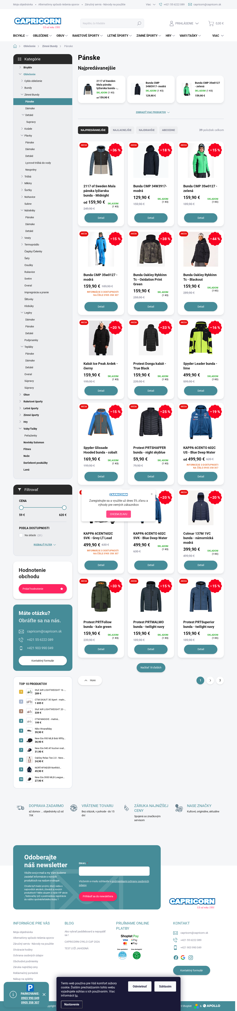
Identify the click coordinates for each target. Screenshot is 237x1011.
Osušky (28, 265)
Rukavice (29, 271)
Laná (26, 469)
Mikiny (28, 183)
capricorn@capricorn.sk (44, 631)
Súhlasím (165, 986)
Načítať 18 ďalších (151, 667)
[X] (183, 957)
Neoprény (30, 169)
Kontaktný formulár (42, 660)
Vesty (27, 237)
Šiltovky (28, 299)
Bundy (28, 87)
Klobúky (29, 306)
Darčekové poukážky (36, 462)
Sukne (27, 203)
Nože (27, 455)
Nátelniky (29, 210)
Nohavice (29, 196)
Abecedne (168, 130)
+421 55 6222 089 (40, 640)
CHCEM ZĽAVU (118, 514)
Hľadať (139, 23)
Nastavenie (71, 1004)
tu (76, 995)
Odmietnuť (140, 986)
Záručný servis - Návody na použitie (105, 4)
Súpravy (29, 380)
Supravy (31, 121)
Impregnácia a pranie (36, 292)
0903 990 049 (30, 998)
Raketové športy (33, 401)
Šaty (27, 258)
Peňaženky (30, 435)
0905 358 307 (30, 1002)
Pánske (29, 101)
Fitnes (27, 449)
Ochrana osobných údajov (28, 955)
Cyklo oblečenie (33, 80)
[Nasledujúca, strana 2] (210, 680)
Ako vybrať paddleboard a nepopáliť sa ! (85, 933)
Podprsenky (31, 340)
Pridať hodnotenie (33, 588)
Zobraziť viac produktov (151, 112)
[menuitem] (21, 35)
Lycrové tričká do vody (38, 162)
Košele (28, 128)
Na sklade (33, 535)
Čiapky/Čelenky (33, 251)
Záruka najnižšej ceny (25, 967)
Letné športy (31, 408)
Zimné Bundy (31, 94)
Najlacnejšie (122, 130)
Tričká (27, 176)
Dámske (30, 108)
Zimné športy (31, 415)
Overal (28, 285)
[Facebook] (176, 957)
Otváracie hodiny (23, 949)
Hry (26, 421)
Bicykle (28, 67)
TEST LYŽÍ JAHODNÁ (77, 948)
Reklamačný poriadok (25, 973)
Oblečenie (30, 74)
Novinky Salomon (34, 442)
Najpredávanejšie (93, 130)
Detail (101, 217)
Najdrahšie (147, 130)
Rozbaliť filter (43, 544)
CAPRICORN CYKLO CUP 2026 (82, 941)
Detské (29, 115)
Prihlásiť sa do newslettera (98, 896)
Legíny (28, 312)
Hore (93, 680)
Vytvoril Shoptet (182, 1006)
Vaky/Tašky (30, 428)
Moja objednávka (23, 4)
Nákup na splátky (23, 978)
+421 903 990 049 (40, 648)
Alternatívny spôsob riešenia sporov (58, 4)
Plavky (28, 135)
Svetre (28, 278)
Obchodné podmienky (25, 961)
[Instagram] (190, 957)
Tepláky (28, 346)
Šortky (28, 190)
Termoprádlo (31, 244)
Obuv (27, 394)
